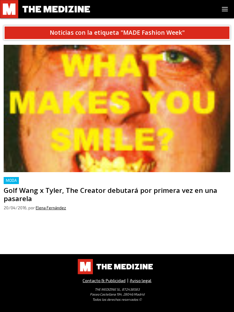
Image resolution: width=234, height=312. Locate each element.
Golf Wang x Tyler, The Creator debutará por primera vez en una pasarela (84, 180)
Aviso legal (140, 280)
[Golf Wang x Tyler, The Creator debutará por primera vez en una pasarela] (117, 108)
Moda (11, 180)
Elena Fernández (51, 207)
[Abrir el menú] (225, 9)
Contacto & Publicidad (104, 280)
